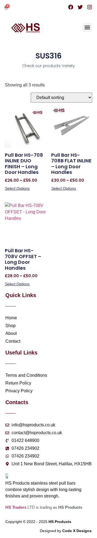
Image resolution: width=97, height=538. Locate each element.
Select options (17, 188)
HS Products (59, 521)
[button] (87, 27)
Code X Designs (77, 531)
